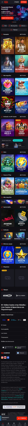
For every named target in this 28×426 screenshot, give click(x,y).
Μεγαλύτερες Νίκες (6, 140)
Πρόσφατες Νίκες (18, 140)
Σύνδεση (16, 2)
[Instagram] (2, 357)
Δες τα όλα (23, 34)
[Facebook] (8, 357)
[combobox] (21, 353)
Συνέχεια (23, 418)
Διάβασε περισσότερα (7, 314)
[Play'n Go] (7, 295)
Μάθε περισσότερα (7, 18)
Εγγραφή (23, 2)
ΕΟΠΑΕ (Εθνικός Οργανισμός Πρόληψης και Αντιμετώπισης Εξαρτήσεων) (12, 397)
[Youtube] (5, 357)
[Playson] (20, 295)
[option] (4, 25)
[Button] (2, 2)
